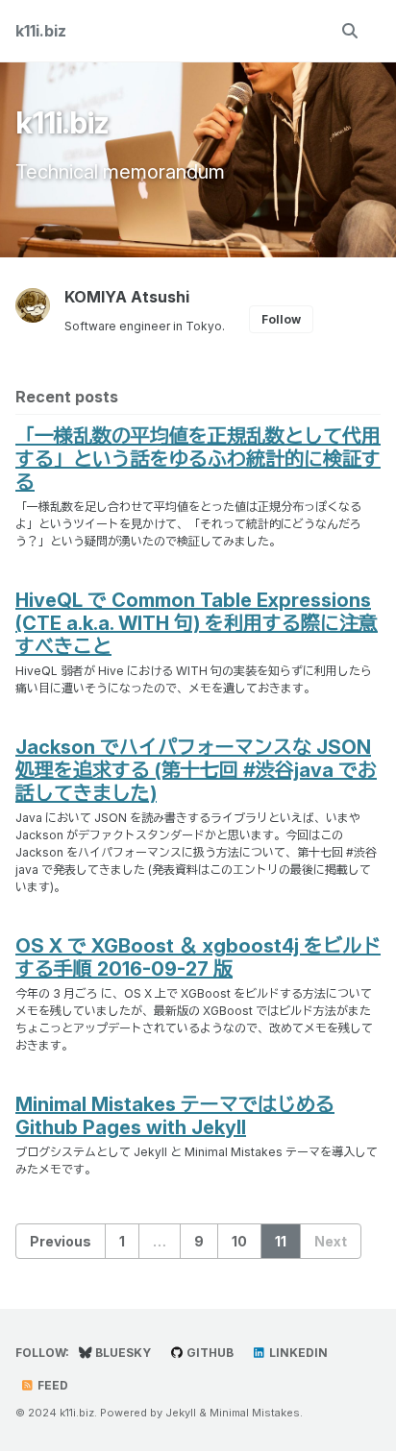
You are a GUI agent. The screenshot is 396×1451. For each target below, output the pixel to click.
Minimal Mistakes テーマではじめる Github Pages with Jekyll (174, 1116)
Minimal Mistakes (255, 1412)
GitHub (209, 1352)
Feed (51, 1385)
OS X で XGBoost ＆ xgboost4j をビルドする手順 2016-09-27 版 (198, 957)
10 (239, 1241)
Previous (60, 1241)
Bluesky (121, 1352)
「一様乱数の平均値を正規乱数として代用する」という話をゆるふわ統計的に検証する (198, 459)
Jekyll (180, 1412)
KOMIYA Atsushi (126, 296)
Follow (281, 319)
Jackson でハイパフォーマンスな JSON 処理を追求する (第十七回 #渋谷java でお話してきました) (196, 770)
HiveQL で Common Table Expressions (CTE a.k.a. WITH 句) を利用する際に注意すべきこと (196, 623)
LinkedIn (297, 1352)
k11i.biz (40, 30)
